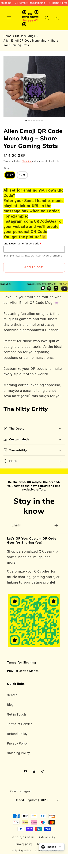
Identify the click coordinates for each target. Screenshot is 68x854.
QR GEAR (28, 837)
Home (7, 36)
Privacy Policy (17, 743)
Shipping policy (21, 850)
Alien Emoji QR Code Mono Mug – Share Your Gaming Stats (30, 43)
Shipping (27, 161)
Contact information (47, 850)
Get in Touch (16, 714)
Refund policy (47, 837)
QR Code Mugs (25, 36)
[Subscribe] (56, 525)
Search (12, 695)
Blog (10, 704)
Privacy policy (24, 844)
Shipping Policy (18, 753)
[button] (9, 18)
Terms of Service (19, 724)
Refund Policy (17, 734)
